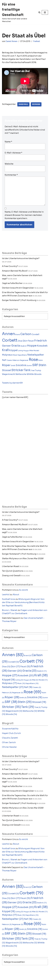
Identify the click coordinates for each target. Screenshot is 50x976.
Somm (29, 365)
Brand (17, 334)
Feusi (31, 341)
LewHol (5, 594)
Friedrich (40, 340)
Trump (38, 370)
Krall (5, 350)
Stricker (17, 370)
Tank (27, 370)
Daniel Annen (11, 41)
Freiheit (36, 41)
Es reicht (23, 590)
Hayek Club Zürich (11, 733)
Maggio (26, 351)
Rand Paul (23, 104)
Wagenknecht (8, 374)
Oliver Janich (9, 742)
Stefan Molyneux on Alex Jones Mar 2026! (23, 558)
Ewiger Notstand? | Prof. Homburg (19, 300)
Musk (15, 355)
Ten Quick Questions (12, 571)
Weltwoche (20, 374)
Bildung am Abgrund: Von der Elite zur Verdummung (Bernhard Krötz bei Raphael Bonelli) (23, 602)
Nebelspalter (35, 354)
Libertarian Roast (10, 566)
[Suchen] (39, 12)
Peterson (16, 360)
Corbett (9, 340)
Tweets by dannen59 (12, 382)
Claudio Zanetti (10, 737)
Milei (31, 351)
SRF (35, 365)
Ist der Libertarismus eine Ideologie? (20, 258)
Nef (4, 360)
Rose (33, 359)
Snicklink (21, 365)
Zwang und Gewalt (11, 575)
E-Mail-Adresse (13, 152)
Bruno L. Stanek (9, 610)
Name (8, 141)
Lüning (20, 351)
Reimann (36, 104)
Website (9, 163)
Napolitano (22, 355)
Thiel (33, 370)
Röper (6, 365)
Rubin (40, 360)
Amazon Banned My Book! (15, 270)
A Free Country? (10, 266)
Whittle (30, 374)
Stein (42, 365)
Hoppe (32, 345)
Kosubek (42, 345)
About (16, 594)
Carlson (25, 334)
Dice (20, 341)
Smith (13, 365)
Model (36, 350)
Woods (37, 374)
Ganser (6, 345)
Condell (35, 334)
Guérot (23, 346)
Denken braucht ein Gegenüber (18, 287)
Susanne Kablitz (10, 728)
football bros (8, 599)
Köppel (13, 350)
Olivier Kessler (9, 747)
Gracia (15, 345)
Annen (8, 333)
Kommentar (11, 175)
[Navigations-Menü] (45, 12)
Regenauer (24, 360)
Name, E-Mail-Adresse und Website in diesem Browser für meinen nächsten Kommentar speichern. (24, 215)
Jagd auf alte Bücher (12, 283)
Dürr (25, 340)
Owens (9, 360)
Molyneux (7, 354)
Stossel (6, 370)
